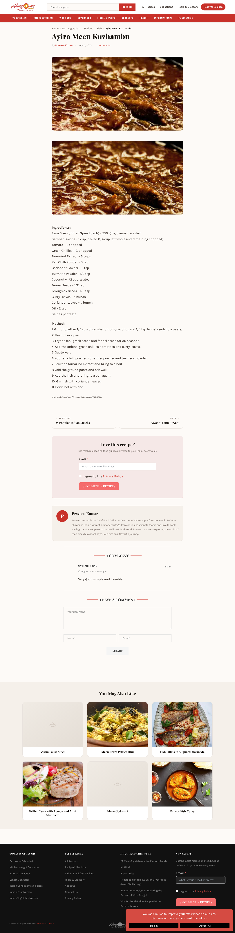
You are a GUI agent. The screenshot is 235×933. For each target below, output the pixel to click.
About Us (70, 885)
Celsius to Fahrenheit (22, 861)
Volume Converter (20, 873)
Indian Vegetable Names (24, 898)
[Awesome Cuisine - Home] (26, 7)
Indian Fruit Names (21, 892)
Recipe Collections (75, 867)
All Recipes (148, 6)
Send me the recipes (99, 486)
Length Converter (19, 879)
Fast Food (65, 18)
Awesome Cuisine (45, 923)
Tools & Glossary (188, 6)
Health (144, 18)
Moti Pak (125, 867)
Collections (166, 6)
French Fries (127, 873)
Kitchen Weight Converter (24, 867)
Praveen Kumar (64, 45)
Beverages (84, 18)
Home (55, 28)
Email (82, 459)
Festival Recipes (213, 6)
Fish (99, 28)
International (163, 18)
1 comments (104, 45)
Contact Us (71, 892)
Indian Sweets (106, 18)
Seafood (88, 28)
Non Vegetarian (43, 18)
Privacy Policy (113, 476)
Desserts (128, 18)
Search (127, 7)
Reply (168, 567)
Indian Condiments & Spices (26, 885)
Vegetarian (19, 18)
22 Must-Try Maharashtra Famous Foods (143, 861)
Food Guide (185, 18)
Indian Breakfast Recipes (79, 873)
